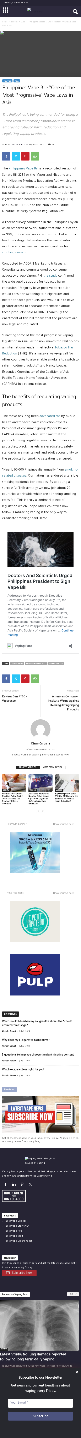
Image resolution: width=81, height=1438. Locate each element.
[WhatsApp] (35, 156)
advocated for (49, 416)
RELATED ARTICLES (28, 767)
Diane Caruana (20, 144)
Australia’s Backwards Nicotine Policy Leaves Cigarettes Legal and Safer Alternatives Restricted (38, 799)
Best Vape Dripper (16, 1221)
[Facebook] (6, 156)
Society (6, 790)
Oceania (32, 790)
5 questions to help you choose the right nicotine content (38, 1055)
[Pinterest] (25, 156)
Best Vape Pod (14, 1231)
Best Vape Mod (14, 1236)
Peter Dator (17, 663)
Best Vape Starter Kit (17, 1226)
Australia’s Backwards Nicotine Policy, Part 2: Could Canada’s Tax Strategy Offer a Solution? (12, 799)
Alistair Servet (9, 1031)
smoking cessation (15, 253)
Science (4, 1349)
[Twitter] (16, 156)
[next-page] (43, 811)
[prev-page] (38, 811)
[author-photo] (40, 729)
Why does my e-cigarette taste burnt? (26, 1040)
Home (4, 22)
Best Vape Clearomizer (19, 1241)
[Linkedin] (14, 1185)
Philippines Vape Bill (23, 169)
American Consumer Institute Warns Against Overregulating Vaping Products (63, 703)
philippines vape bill (35, 663)
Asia (23, 22)
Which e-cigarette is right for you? (23, 1069)
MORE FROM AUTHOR (52, 767)
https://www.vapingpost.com (40, 749)
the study (50, 276)
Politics (14, 22)
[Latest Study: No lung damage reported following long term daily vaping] (39, 1325)
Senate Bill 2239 (56, 663)
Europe (59, 790)
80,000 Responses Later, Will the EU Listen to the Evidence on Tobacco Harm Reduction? (66, 798)
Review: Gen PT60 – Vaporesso (14, 699)
